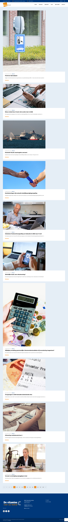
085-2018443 (31, 1)
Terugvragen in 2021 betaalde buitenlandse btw (18, 394)
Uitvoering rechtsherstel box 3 (13, 435)
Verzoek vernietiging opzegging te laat (16, 476)
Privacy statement (62, 519)
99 (40, 487)
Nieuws (13, 110)
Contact (63, 4)
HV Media (9, 520)
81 (19, 487)
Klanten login (5, 1)
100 (43, 487)
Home (35, 4)
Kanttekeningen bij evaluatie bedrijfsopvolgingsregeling (21, 193)
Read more (7, 80)
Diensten (46, 4)
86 (32, 487)
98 (37, 487)
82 (22, 487)
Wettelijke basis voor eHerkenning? (15, 274)
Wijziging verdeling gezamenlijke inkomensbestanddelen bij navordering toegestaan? (29, 350)
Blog (52, 4)
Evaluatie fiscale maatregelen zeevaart (16, 152)
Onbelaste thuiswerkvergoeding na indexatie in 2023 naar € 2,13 (23, 233)
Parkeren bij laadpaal (11, 75)
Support (9, 1)
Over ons (40, 4)
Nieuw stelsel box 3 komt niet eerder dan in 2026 (19, 112)
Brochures (57, 4)
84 (27, 487)
